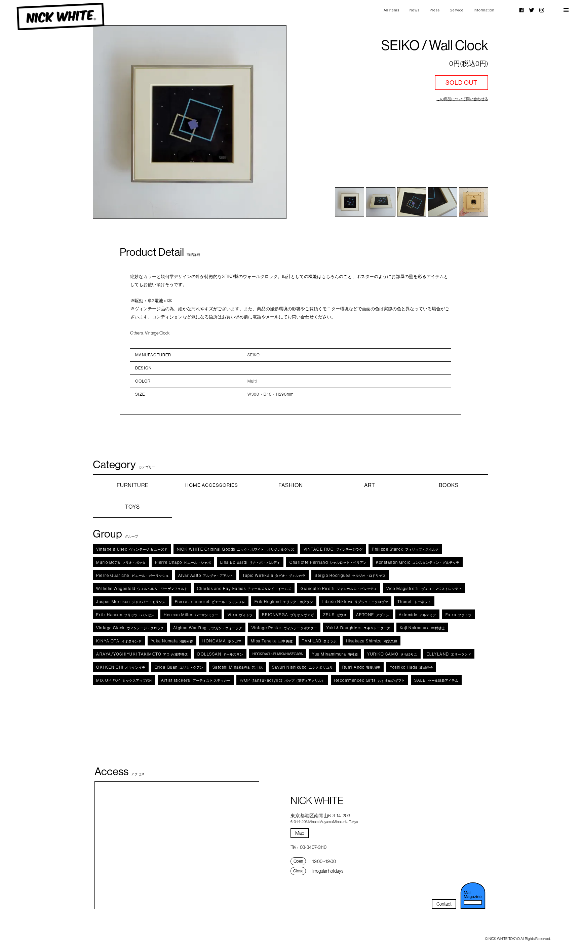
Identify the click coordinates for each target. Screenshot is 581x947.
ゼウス (335, 614)
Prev (112, 122)
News (415, 10)
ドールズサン (220, 654)
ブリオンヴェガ (288, 614)
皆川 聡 (237, 667)
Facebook (521, 10)
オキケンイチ (120, 667)
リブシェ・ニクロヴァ (355, 601)
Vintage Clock (157, 333)
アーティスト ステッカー (195, 680)
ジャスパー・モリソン (130, 601)
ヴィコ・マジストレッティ (424, 588)
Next (266, 122)
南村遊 (335, 654)
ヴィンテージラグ (333, 549)
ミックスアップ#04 (124, 680)
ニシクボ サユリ (302, 667)
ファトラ (459, 614)
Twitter (532, 10)
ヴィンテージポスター (284, 627)
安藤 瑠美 (361, 667)
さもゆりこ (392, 654)
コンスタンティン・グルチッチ (417, 562)
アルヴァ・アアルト (205, 575)
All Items (391, 10)
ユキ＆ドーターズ (358, 627)
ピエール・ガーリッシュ (132, 575)
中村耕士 (422, 627)
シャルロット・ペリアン (327, 562)
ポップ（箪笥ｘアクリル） (282, 680)
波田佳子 (411, 667)
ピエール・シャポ (183, 562)
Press (435, 10)
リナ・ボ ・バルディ (250, 562)
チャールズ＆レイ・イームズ (244, 588)
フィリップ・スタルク (405, 549)
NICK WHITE (60, 17)
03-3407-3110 (313, 847)
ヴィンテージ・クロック (130, 627)
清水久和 (371, 640)
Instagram (542, 10)
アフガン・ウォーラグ (207, 627)
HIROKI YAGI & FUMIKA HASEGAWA (278, 654)
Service (457, 10)
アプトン (372, 614)
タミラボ (319, 640)
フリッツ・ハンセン (125, 614)
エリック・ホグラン (284, 601)
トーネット (414, 601)
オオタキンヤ (119, 640)
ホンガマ (221, 640)
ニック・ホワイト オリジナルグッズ (235, 549)
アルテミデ (417, 614)
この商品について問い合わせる (462, 98)
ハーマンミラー (191, 614)
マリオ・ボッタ (121, 562)
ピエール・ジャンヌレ (210, 601)
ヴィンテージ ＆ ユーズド (131, 549)
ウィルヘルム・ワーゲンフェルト (142, 588)
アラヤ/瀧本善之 (142, 654)
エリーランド (449, 654)
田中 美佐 (272, 640)
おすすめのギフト (369, 680)
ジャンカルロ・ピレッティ (339, 588)
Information (484, 10)
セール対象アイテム (436, 680)
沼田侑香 (172, 640)
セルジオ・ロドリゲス (350, 575)
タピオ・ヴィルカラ (273, 575)
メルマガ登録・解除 (473, 895)
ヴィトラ (240, 614)
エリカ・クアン (179, 667)
